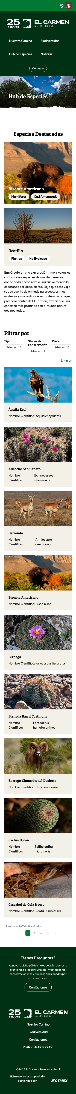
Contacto (38, 68)
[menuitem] (20, 40)
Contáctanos (38, 987)
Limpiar (66, 361)
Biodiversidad (38, 1032)
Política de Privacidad (38, 1047)
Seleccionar (13, 347)
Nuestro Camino (38, 1024)
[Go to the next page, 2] (55, 933)
